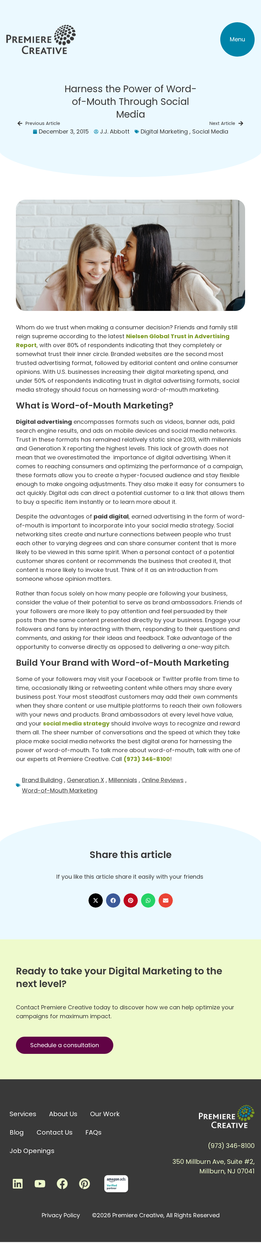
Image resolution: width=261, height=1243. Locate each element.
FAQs (93, 1132)
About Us (63, 1113)
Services (23, 1113)
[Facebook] (62, 1184)
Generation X (85, 780)
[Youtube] (40, 1184)
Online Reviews (163, 780)
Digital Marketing (164, 131)
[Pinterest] (84, 1184)
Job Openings (32, 1150)
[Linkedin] (17, 1184)
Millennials (123, 780)
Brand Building (42, 780)
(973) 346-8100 (146, 759)
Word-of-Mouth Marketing (59, 790)
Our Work (105, 1113)
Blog (17, 1132)
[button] (237, 39)
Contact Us (55, 1132)
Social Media (210, 131)
